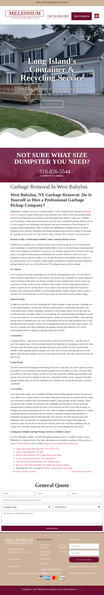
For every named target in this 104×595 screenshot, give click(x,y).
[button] (97, 16)
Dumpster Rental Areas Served (82, 573)
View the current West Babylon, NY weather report (38, 462)
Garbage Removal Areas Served (83, 566)
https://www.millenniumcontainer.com (61, 443)
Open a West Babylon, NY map (29, 452)
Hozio (79, 589)
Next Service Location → (83, 471)
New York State (65, 468)
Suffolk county (49, 468)
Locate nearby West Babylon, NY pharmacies (35, 458)
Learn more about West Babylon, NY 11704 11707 (37, 449)
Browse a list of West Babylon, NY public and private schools (42, 465)
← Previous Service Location (23, 471)
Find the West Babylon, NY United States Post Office (39, 455)
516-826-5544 (22, 443)
